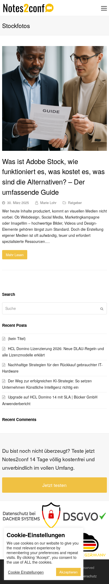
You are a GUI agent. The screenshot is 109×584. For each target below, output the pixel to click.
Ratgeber (75, 202)
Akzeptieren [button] (68, 571)
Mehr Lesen (15, 254)
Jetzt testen (54, 485)
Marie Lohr (48, 202)
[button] (104, 8)
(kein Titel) (17, 338)
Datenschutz (87, 575)
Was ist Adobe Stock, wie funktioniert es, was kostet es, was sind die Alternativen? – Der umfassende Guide (53, 176)
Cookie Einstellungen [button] (26, 572)
